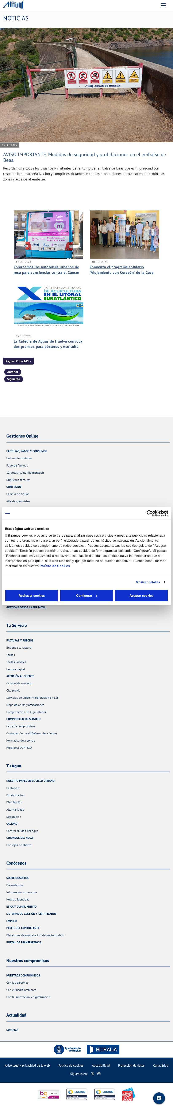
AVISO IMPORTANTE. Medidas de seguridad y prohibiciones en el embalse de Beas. (84, 157)
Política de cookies (70, 1065)
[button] (18, 361)
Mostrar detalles (148, 582)
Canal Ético (160, 1065)
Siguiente (13, 379)
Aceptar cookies (141, 595)
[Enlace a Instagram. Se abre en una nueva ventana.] (99, 1074)
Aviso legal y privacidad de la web (27, 1065)
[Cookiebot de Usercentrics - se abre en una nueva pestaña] (149, 513)
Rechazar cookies (32, 595)
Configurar (84, 595)
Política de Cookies (55, 565)
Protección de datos (131, 1065)
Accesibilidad (101, 1065)
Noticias (12, 1030)
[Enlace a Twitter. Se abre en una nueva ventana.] (93, 1074)
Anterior (12, 372)
